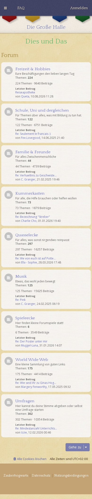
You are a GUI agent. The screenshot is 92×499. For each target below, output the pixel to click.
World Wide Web (31, 359)
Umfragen (24, 401)
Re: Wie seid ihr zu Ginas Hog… (35, 383)
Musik (21, 276)
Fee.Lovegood (30, 138)
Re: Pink (20, 300)
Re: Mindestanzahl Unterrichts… (36, 428)
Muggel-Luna (29, 345)
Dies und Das (46, 41)
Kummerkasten (30, 193)
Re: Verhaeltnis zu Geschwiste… (36, 175)
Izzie (24, 432)
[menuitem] (21, 8)
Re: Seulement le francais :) (32, 134)
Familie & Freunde (32, 152)
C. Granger (28, 179)
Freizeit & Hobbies (32, 69)
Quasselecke (26, 235)
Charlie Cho (29, 221)
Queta (25, 96)
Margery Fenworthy (34, 387)
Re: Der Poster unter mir (31, 341)
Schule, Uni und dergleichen (42, 110)
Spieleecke (25, 318)
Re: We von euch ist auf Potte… (35, 258)
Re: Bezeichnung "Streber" (32, 217)
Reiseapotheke (25, 92)
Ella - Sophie (29, 262)
